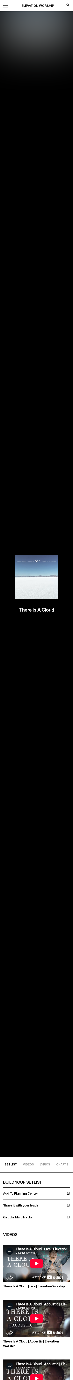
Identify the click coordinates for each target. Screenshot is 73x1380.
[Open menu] (5, 5)
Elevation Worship (37, 5)
